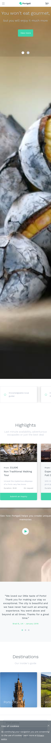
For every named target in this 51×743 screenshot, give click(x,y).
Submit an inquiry (18, 496)
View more (25, 33)
